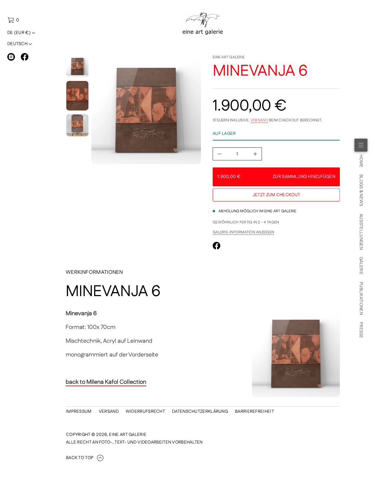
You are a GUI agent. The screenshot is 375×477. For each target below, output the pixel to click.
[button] (13, 20)
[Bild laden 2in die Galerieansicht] (77, 96)
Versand (259, 120)
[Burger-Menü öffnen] (360, 145)
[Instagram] (11, 56)
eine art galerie (229, 57)
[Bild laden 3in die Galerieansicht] (77, 125)
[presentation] (146, 109)
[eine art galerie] (203, 23)
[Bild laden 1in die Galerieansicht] (77, 66)
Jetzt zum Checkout (276, 195)
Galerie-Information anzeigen (243, 232)
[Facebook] (24, 56)
